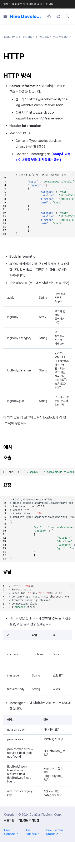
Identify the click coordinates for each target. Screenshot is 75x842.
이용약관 (9, 820)
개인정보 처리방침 (28, 820)
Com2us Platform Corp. (46, 814)
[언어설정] (58, 16)
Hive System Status (54, 832)
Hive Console (9, 832)
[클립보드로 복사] (71, 174)
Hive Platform (31, 832)
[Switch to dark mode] (49, 16)
